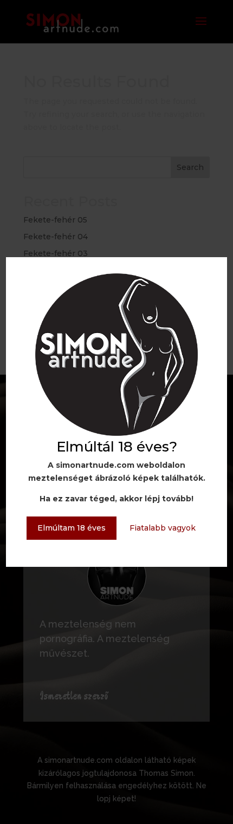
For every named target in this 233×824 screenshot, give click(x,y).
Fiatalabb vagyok (163, 528)
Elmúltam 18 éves (71, 528)
